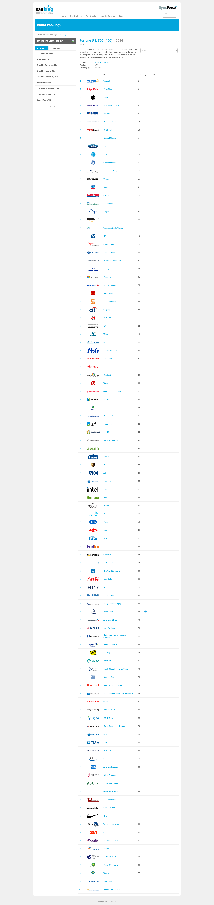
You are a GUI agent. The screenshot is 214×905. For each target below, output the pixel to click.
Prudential (107, 481)
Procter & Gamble (110, 350)
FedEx (105, 546)
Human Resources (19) (46, 94)
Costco (106, 195)
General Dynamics (110, 791)
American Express (110, 767)
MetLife (106, 399)
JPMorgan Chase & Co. (112, 261)
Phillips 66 (107, 318)
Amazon (106, 220)
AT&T (105, 154)
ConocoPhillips (109, 808)
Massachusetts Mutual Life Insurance (118, 693)
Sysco (105, 538)
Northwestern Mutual (111, 889)
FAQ (121, 16)
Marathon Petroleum (111, 416)
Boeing (106, 269)
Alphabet (106, 367)
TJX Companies (109, 800)
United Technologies (111, 440)
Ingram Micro (108, 595)
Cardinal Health (109, 244)
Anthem (106, 342)
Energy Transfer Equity (112, 604)
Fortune (86, 44)
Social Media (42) (44, 100)
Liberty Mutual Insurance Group (115, 669)
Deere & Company (110, 865)
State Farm (107, 359)
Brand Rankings (50, 35)
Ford (105, 146)
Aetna (105, 448)
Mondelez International (112, 840)
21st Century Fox (110, 857)
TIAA (105, 742)
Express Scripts (109, 252)
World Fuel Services (111, 824)
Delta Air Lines (109, 628)
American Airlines (110, 620)
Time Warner (108, 881)
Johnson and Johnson (112, 391)
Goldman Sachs (109, 677)
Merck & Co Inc (109, 661)
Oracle (106, 702)
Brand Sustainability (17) (47, 77)
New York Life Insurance (112, 571)
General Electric (109, 163)
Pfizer (105, 522)
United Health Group (111, 122)
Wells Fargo (108, 293)
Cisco (105, 514)
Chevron (106, 187)
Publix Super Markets (111, 783)
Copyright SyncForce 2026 (107, 902)
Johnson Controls (110, 644)
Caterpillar (107, 555)
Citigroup (106, 310)
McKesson (107, 114)
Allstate (106, 734)
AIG (104, 473)
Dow (105, 530)
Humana (106, 497)
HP (104, 236)
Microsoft (107, 277)
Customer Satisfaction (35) (48, 88)
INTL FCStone (109, 751)
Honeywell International (112, 685)
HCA (105, 587)
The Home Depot (110, 301)
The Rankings (76, 16)
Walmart (106, 81)
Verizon (106, 179)
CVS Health (107, 130)
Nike (105, 816)
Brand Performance (102, 62)
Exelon (106, 849)
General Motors (109, 138)
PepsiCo (106, 432)
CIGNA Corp (108, 718)
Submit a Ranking (107, 16)
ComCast (107, 375)
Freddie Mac (108, 424)
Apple (105, 97)
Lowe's (106, 457)
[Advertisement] (55, 125)
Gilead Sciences (109, 775)
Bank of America (109, 285)
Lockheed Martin (110, 563)
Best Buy (106, 653)
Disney (106, 506)
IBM (105, 326)
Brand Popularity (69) (46, 71)
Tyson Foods (108, 612)
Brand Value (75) (44, 83)
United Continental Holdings (114, 726)
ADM (105, 408)
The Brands (91, 16)
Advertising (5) (43, 59)
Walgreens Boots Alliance (113, 228)
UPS (105, 465)
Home (63, 16)
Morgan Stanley (109, 710)
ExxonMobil (107, 89)
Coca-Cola (107, 579)
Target (105, 383)
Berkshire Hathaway (111, 105)
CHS (105, 759)
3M (104, 832)
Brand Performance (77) (47, 65)
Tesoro (106, 873)
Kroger (106, 212)
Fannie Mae (108, 203)
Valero (105, 334)
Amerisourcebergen (111, 171)
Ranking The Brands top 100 (50, 41)
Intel (105, 489)
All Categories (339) (45, 53)
